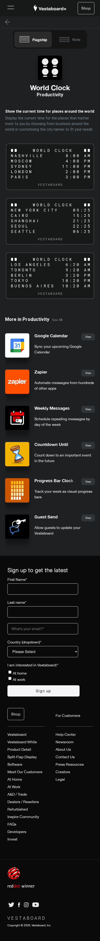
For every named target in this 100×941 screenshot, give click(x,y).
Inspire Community (23, 817)
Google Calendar (51, 335)
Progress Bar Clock (53, 480)
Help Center (66, 734)
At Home (14, 779)
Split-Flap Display (22, 757)
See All (57, 320)
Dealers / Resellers (23, 802)
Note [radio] (76, 39)
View (88, 336)
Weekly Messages (52, 408)
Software (14, 764)
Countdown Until (51, 444)
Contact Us (65, 757)
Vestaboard (16, 734)
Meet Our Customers (24, 772)
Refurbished (17, 809)
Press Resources (70, 764)
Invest (12, 839)
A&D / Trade (17, 794)
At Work (13, 787)
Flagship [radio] (39, 39)
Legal (60, 779)
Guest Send (46, 516)
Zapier (40, 372)
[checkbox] (43, 676)
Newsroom (65, 742)
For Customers (68, 715)
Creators (63, 772)
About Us (63, 749)
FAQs (11, 824)
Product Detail (19, 749)
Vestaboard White (22, 742)
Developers (16, 832)
